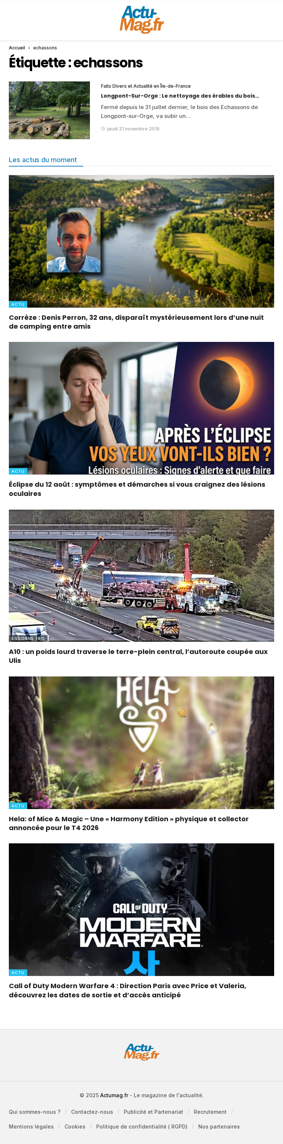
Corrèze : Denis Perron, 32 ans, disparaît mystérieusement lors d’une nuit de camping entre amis (136, 322)
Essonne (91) (28, 638)
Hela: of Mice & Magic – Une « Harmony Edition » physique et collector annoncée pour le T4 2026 (129, 823)
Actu (18, 304)
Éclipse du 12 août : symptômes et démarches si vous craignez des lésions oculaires (137, 489)
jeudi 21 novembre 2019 (133, 129)
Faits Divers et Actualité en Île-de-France (128, 86)
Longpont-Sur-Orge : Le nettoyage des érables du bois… (180, 95)
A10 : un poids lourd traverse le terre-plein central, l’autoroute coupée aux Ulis (138, 656)
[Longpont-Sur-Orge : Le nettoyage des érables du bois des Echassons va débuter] (49, 110)
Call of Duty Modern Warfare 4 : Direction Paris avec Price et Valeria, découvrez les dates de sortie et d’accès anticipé (127, 990)
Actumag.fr (114, 1095)
